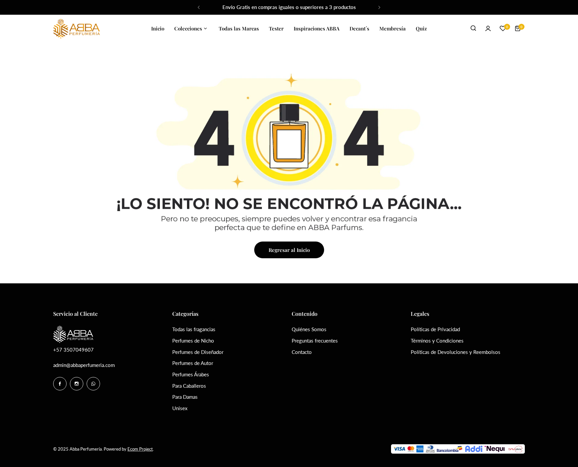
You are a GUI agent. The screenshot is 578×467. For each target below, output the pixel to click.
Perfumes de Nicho (193, 341)
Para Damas (185, 397)
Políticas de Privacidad (435, 329)
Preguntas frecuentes (315, 341)
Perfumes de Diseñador (197, 352)
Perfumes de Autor (192, 363)
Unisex (179, 408)
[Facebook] (60, 383)
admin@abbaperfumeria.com (84, 365)
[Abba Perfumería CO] (76, 28)
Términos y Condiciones (437, 341)
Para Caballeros (189, 386)
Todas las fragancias (193, 329)
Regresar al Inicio (289, 250)
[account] (488, 28)
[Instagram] (76, 383)
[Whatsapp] (93, 383)
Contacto (302, 352)
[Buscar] (473, 28)
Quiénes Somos (309, 329)
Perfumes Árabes (190, 374)
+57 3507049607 (73, 350)
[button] (199, 7)
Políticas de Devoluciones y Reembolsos (455, 352)
